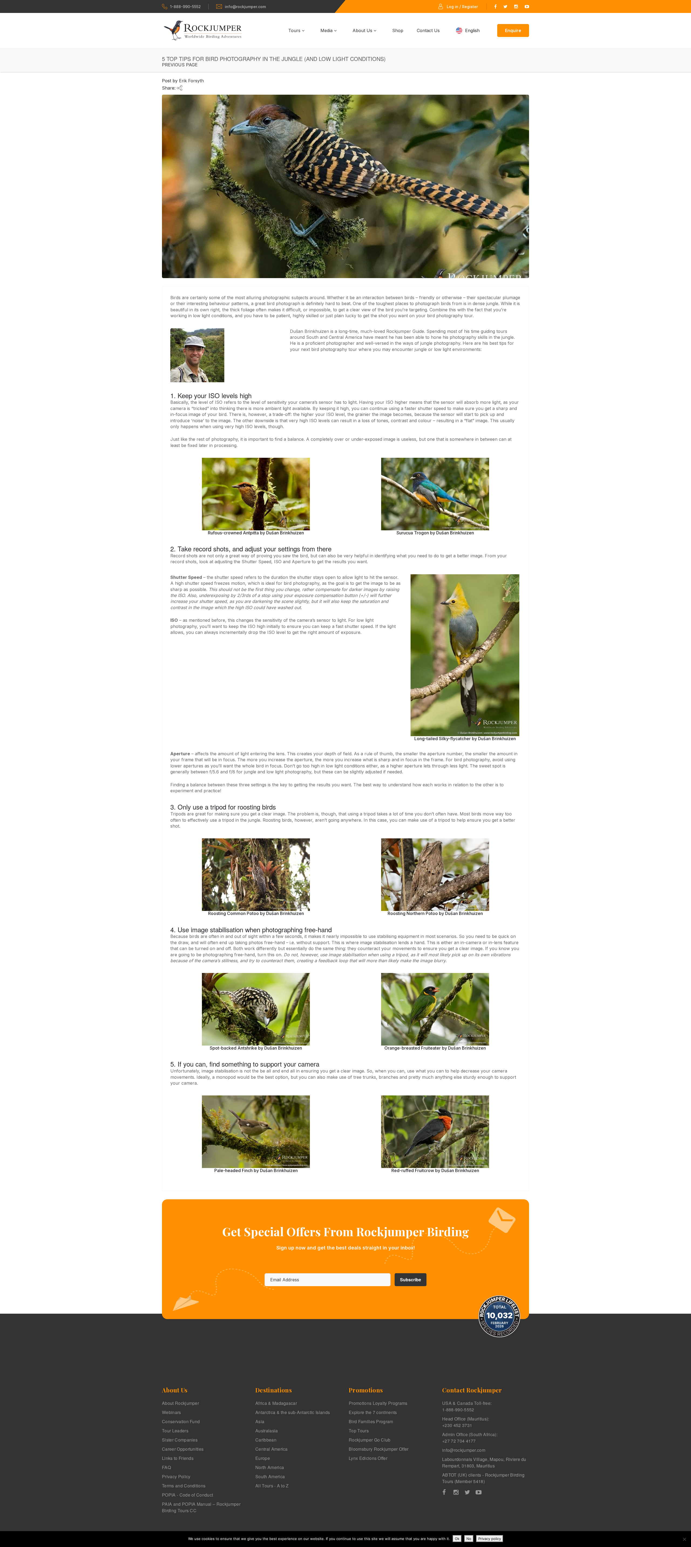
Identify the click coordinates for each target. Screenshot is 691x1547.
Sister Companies (180, 1440)
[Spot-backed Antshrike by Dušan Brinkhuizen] (256, 1009)
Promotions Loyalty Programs (378, 1403)
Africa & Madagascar (276, 1403)
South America (270, 1476)
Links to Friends (178, 1458)
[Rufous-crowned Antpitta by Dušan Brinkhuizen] (256, 494)
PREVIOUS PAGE (180, 64)
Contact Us (428, 30)
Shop (397, 30)
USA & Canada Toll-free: (467, 1406)
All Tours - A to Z (272, 1486)
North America (269, 1467)
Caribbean (265, 1440)
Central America (271, 1449)
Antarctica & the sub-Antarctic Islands (292, 1412)
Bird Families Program (371, 1421)
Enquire (513, 30)
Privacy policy (489, 1538)
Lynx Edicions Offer (368, 1458)
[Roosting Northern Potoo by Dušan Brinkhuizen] (435, 874)
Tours (295, 30)
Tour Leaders (175, 1431)
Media (327, 30)
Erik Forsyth (191, 80)
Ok (457, 1538)
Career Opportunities (183, 1449)
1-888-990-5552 (185, 6)
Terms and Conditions (183, 1486)
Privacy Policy (176, 1476)
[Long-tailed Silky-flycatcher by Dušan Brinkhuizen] (465, 655)
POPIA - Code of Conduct (187, 1495)
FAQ (166, 1467)
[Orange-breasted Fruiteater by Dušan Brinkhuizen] (435, 1009)
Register (470, 6)
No (468, 1538)
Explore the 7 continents (373, 1412)
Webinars (171, 1412)
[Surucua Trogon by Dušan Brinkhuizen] (435, 494)
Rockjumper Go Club (370, 1440)
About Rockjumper (180, 1403)
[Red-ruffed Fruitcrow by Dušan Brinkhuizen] (435, 1131)
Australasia (266, 1431)
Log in (452, 6)
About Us (363, 30)
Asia (259, 1421)
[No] (684, 1539)
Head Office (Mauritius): (465, 1422)
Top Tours (359, 1431)
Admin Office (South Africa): (469, 1437)
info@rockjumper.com (245, 6)
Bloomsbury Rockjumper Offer (379, 1449)
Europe (262, 1458)
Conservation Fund (181, 1421)
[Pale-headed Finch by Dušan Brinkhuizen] (256, 1131)
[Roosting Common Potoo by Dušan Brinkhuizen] (256, 874)
